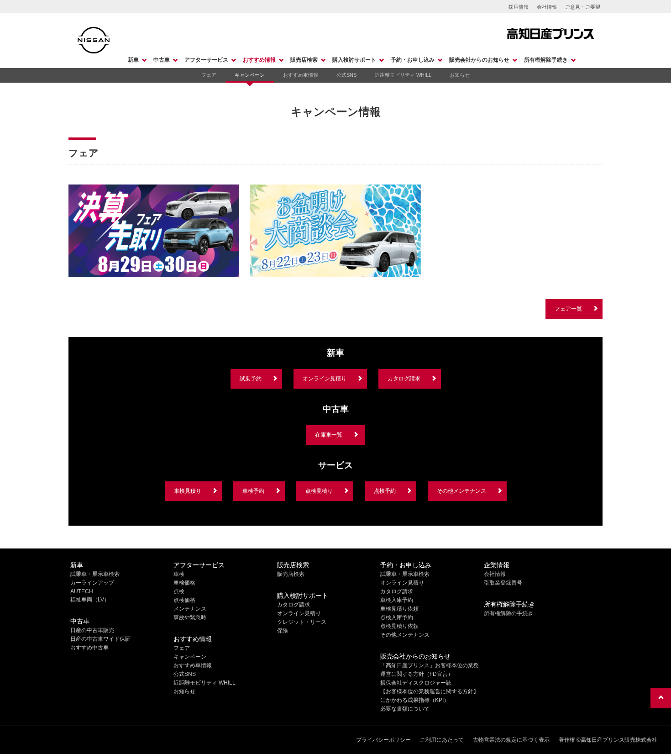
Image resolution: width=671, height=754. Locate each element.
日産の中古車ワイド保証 (100, 639)
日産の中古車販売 (92, 630)
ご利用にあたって (442, 740)
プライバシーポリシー (383, 740)
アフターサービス (206, 60)
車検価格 (184, 583)
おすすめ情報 (259, 60)
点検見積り (319, 491)
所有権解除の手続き (508, 613)
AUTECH (81, 591)
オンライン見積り (324, 378)
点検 (178, 591)
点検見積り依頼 (399, 626)
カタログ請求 (404, 378)
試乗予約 (251, 378)
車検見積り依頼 (399, 609)
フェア (208, 75)
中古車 (161, 60)
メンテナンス (189, 609)
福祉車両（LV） (90, 599)
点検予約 (385, 491)
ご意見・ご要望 (582, 7)
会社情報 (547, 7)
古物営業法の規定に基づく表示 (511, 740)
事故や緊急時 (189, 617)
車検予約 (253, 491)
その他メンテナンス (461, 491)
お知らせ (460, 75)
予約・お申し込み (413, 60)
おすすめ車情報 (300, 75)
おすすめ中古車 (89, 647)
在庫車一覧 (328, 435)
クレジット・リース (301, 622)
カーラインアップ (92, 583)
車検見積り (187, 491)
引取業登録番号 (503, 583)
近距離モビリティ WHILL (403, 75)
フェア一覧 (568, 309)
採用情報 (518, 7)
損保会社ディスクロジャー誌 (415, 683)
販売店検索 (304, 60)
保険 (282, 630)
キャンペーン (250, 75)
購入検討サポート (354, 60)
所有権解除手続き (546, 60)
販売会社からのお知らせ (479, 60)
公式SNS (346, 75)
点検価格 (184, 600)
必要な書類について (405, 709)
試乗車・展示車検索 (95, 574)
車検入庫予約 (396, 600)
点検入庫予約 (396, 617)
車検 (178, 574)
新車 (133, 60)
